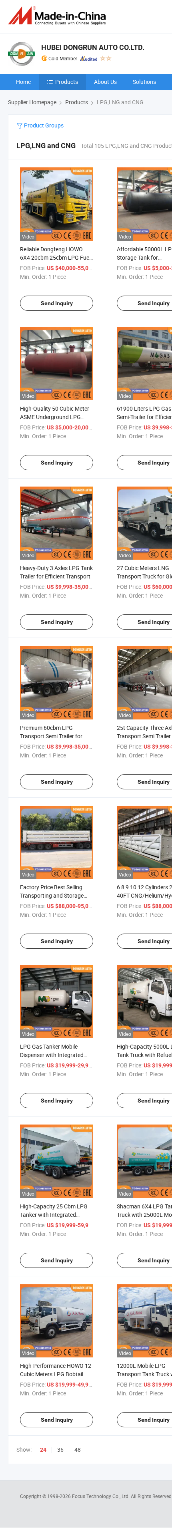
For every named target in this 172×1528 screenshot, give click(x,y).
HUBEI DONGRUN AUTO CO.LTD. (92, 47)
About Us (105, 81)
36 (60, 1449)
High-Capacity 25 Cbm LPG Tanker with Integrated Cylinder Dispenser (54, 1214)
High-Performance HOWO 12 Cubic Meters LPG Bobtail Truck (55, 1374)
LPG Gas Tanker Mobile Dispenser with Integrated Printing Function (52, 1055)
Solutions (144, 81)
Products (66, 81)
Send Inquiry (57, 303)
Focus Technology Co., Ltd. (101, 1496)
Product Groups (43, 125)
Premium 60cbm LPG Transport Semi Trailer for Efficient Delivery (51, 736)
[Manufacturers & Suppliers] (58, 15)
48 (77, 1449)
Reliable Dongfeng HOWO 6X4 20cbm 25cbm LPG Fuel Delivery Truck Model (55, 257)
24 (43, 1450)
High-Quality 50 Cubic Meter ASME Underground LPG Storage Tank (54, 417)
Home (23, 81)
